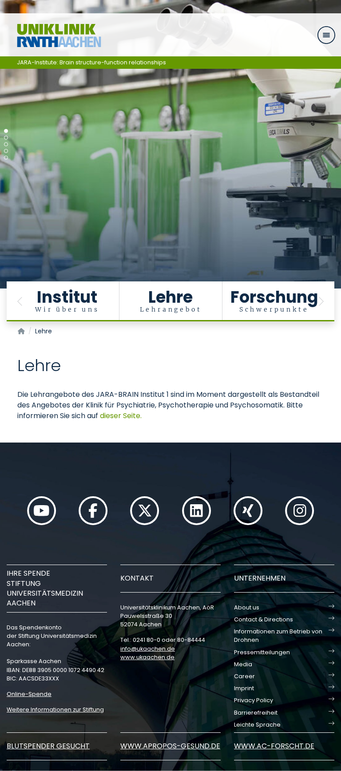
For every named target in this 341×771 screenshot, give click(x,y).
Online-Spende (29, 694)
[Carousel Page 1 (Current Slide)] (6, 131)
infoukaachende (147, 648)
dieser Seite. (121, 416)
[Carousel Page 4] (6, 151)
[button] (20, 301)
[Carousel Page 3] (6, 144)
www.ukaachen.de (147, 657)
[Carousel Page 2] (6, 138)
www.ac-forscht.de (274, 746)
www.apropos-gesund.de (170, 746)
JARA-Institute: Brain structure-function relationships (91, 62)
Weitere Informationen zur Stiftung (55, 709)
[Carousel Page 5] (6, 158)
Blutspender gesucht (48, 746)
